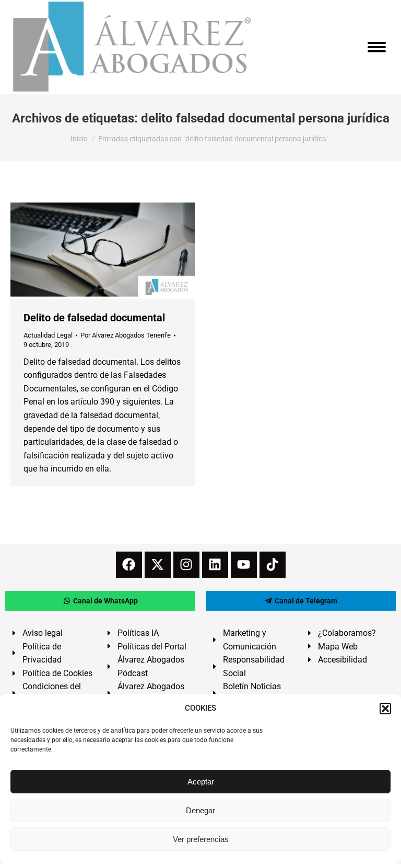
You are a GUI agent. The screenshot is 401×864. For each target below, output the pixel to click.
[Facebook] (129, 565)
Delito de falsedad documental (94, 317)
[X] (158, 565)
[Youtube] (244, 565)
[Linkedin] (215, 565)
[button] (385, 708)
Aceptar (200, 781)
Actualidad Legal (48, 335)
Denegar (200, 810)
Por (125, 335)
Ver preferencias (201, 839)
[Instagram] (186, 565)
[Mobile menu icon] (377, 47)
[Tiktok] (273, 565)
